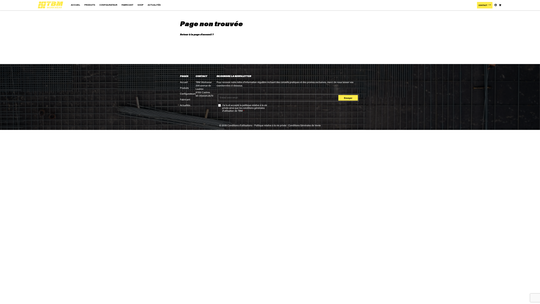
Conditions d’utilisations (239, 126)
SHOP (140, 4)
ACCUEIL (75, 4)
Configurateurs (188, 94)
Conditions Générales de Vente (304, 126)
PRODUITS (89, 4)
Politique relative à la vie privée (270, 126)
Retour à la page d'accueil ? (197, 34)
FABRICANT (127, 4)
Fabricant (185, 100)
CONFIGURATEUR (108, 4)
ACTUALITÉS (154, 4)
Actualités (185, 105)
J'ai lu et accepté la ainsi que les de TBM (244, 108)
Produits (184, 88)
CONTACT (483, 5)
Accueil (184, 82)
